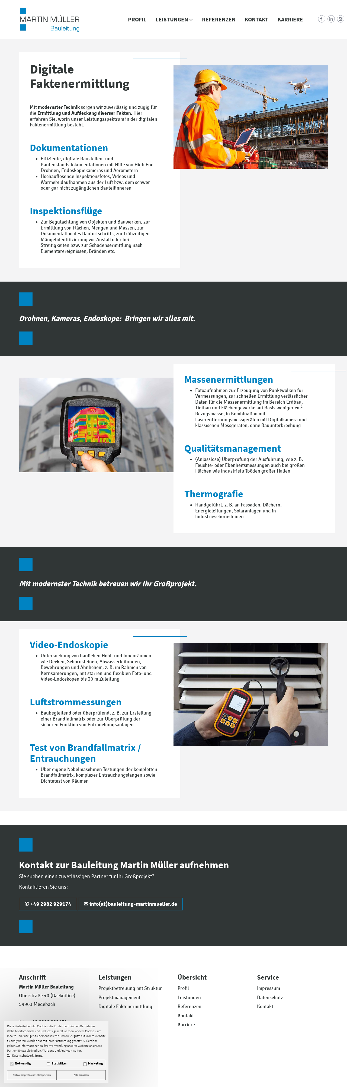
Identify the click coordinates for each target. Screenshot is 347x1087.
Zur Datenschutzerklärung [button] (25, 1055)
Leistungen (172, 19)
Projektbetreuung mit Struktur (130, 988)
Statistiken (60, 1063)
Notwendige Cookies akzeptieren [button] (32, 1075)
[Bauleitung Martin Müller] (49, 19)
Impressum (268, 988)
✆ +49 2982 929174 (48, 904)
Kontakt (256, 19)
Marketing (95, 1063)
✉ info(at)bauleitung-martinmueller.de (130, 904)
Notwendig (23, 1063)
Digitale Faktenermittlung (125, 1006)
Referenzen (219, 19)
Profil (137, 19)
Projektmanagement (119, 997)
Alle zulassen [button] (81, 1075)
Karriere (290, 19)
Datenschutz (270, 997)
